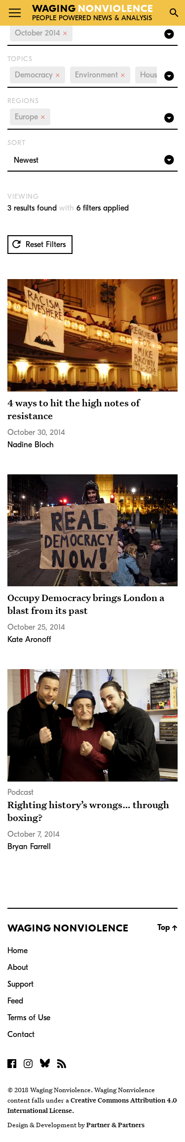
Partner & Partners (115, 1124)
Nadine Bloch (30, 444)
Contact (21, 1034)
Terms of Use (28, 1017)
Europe (30, 116)
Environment (100, 75)
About (17, 967)
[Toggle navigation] (14, 12)
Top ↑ (167, 927)
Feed (15, 1001)
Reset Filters (44, 244)
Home (17, 950)
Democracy (37, 75)
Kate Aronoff (29, 639)
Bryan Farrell (29, 846)
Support (20, 984)
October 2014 (41, 33)
